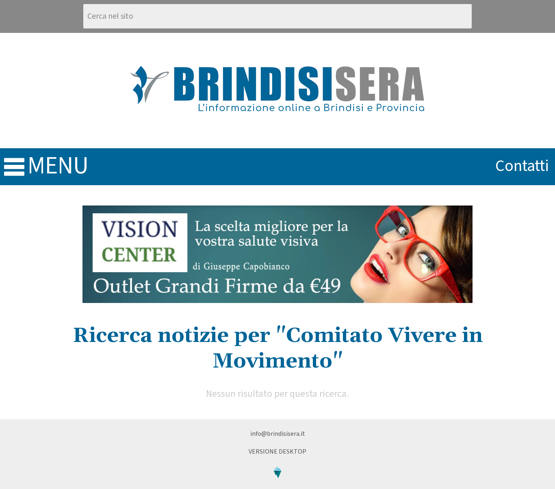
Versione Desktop (277, 451)
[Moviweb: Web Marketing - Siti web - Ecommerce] (277, 485)
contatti (522, 165)
